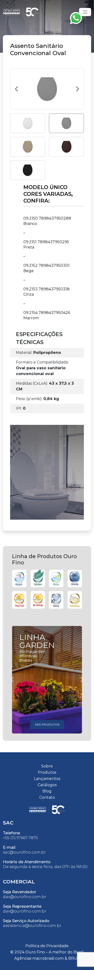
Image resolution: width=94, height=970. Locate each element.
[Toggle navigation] (85, 12)
